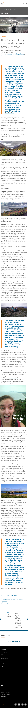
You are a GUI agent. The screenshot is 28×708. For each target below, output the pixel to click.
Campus (16, 9)
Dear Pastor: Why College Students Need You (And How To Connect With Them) (18, 620)
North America (8, 7)
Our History (4, 13)
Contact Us (3, 677)
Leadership (3, 696)
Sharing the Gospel (5, 692)
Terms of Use (4, 679)
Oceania (19, 7)
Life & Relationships (5, 690)
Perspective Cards (13, 377)
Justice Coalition (8, 615)
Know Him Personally (6, 653)
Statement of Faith (5, 675)
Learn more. (23, 588)
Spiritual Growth (4, 688)
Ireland (3, 56)
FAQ (2, 655)
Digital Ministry (4, 666)
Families (3, 664)
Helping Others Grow (5, 694)
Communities (8, 9)
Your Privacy (4, 681)
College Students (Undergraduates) (14, 54)
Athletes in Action (5, 668)
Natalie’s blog (9, 113)
